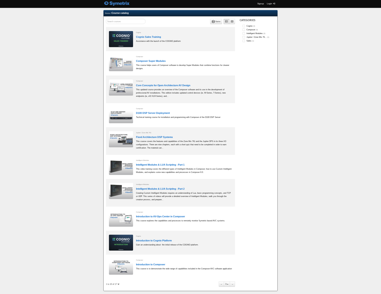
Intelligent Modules (255, 33)
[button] (216, 21)
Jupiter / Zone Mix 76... (257, 37)
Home (107, 13)
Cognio (250, 26)
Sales (250, 41)
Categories (247, 20)
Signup (260, 3)
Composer (252, 30)
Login (270, 3)
